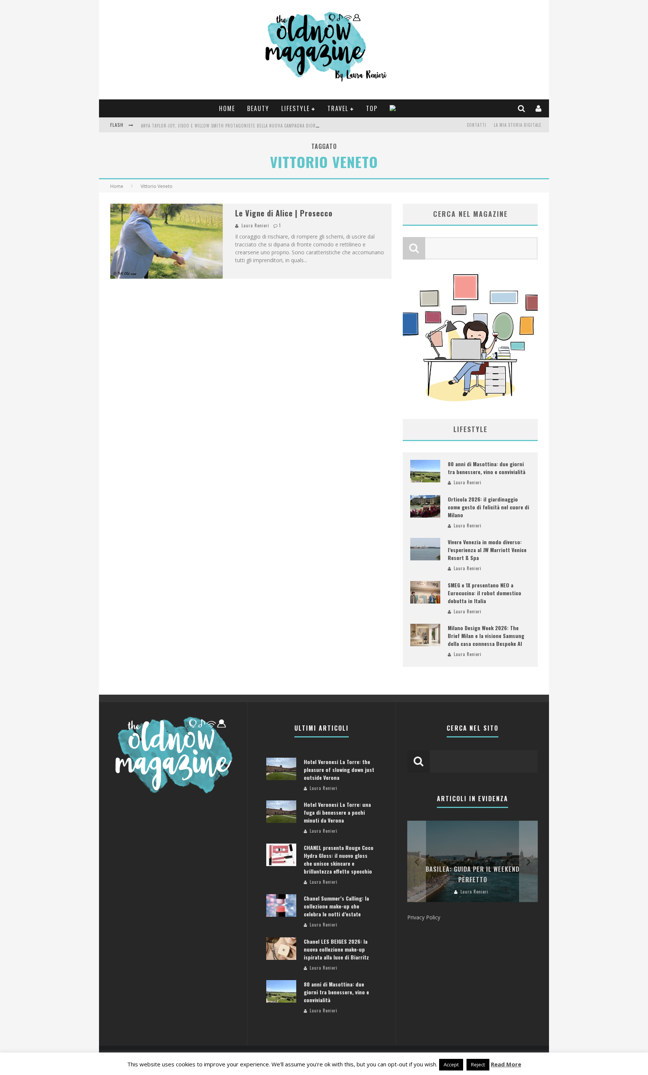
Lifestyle (295, 108)
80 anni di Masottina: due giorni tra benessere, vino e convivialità (486, 468)
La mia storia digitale (518, 125)
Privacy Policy (423, 917)
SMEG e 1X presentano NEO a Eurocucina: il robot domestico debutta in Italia (484, 593)
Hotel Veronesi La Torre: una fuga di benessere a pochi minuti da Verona (337, 812)
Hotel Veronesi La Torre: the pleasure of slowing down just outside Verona (339, 769)
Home (227, 108)
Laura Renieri (255, 225)
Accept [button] (451, 1064)
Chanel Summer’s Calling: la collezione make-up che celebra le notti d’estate (336, 906)
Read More (506, 1064)
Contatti (476, 125)
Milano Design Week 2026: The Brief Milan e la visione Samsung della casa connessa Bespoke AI (486, 635)
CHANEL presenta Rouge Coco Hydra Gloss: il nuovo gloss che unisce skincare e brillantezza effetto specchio (339, 859)
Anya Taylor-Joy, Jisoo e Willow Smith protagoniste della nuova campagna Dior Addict (236, 126)
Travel (337, 108)
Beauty (258, 108)
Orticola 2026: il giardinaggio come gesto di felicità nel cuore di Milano (488, 507)
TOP (372, 108)
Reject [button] (478, 1064)
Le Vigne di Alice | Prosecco (284, 213)
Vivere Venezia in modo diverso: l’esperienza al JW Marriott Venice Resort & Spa (487, 550)
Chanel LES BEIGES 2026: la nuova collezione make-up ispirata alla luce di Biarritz (336, 949)
